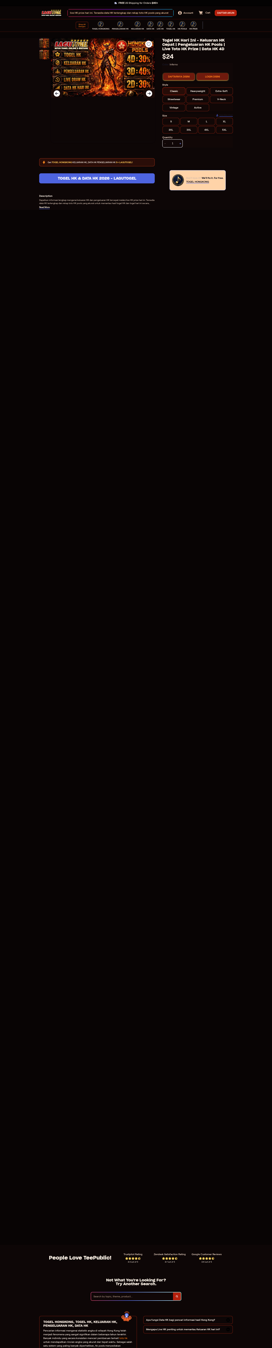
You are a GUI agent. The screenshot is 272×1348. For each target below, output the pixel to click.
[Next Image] (149, 93)
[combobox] (117, 13)
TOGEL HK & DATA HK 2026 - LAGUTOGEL (97, 178)
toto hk (123, 1338)
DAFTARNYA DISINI (179, 76)
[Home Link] (51, 13)
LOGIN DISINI (212, 76)
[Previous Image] (56, 93)
